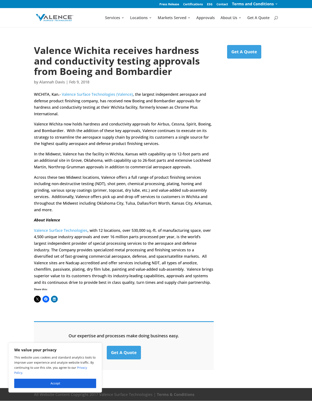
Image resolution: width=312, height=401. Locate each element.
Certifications (193, 4)
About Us (229, 18)
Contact (222, 4)
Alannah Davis (52, 81)
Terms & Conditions (175, 394)
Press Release (169, 4)
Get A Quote (258, 18)
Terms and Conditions (253, 4)
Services (112, 18)
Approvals (205, 18)
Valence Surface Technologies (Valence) (97, 94)
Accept (55, 383)
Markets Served (172, 18)
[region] (55, 368)
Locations (139, 18)
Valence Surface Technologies (60, 230)
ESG (209, 4)
